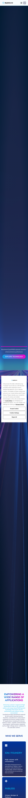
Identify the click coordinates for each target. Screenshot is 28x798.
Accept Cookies (14, 408)
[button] (21, 3)
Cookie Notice (8, 400)
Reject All (14, 417)
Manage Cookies (20, 404)
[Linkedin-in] (24, 3)
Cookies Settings (14, 413)
